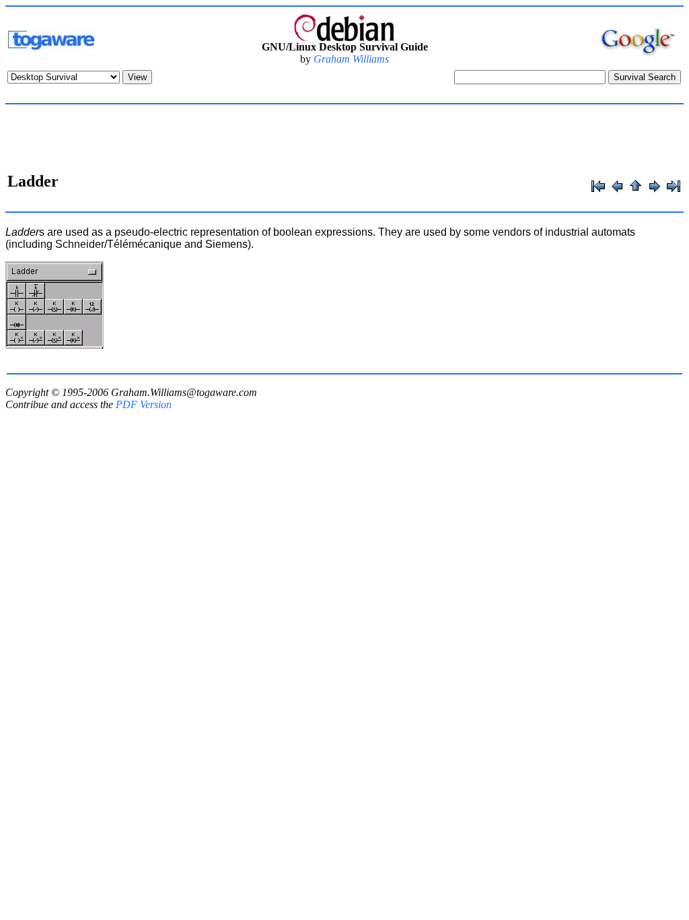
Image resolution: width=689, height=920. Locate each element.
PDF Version (144, 404)
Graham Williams (351, 59)
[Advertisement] (344, 140)
